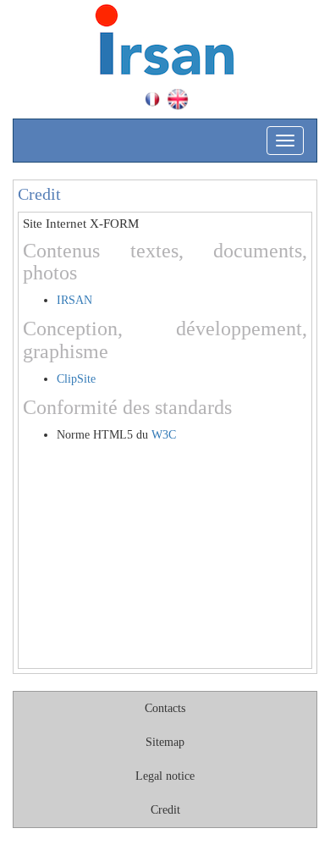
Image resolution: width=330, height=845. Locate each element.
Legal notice (165, 776)
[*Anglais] (178, 99)
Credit (165, 810)
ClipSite (76, 379)
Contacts (165, 708)
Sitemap (165, 742)
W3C (163, 434)
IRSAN (74, 300)
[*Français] (152, 99)
